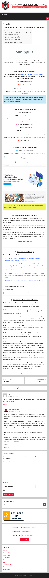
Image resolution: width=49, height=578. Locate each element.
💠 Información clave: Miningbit (11, 34)
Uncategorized (6, 569)
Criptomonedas (13, 373)
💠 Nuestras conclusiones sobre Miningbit (13, 42)
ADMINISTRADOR (13, 409)
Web (4, 490)
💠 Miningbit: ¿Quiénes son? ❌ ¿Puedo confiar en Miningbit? (18, 32)
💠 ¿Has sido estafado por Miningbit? (12, 39)
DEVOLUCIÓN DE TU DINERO (11, 441)
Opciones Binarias (7, 564)
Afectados (7, 373)
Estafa (17, 373)
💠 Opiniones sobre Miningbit (11, 41)
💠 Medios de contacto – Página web (12, 37)
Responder (5, 404)
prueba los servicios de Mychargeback (12, 327)
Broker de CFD (6, 553)
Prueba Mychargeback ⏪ (24, 241)
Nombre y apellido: (16, 531)
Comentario (6, 462)
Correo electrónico (8, 486)
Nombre (5, 482)
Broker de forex (6, 555)
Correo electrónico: (16, 535)
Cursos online (6, 560)
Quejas (21, 373)
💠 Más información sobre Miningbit (12, 36)
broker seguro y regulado (17, 329)
